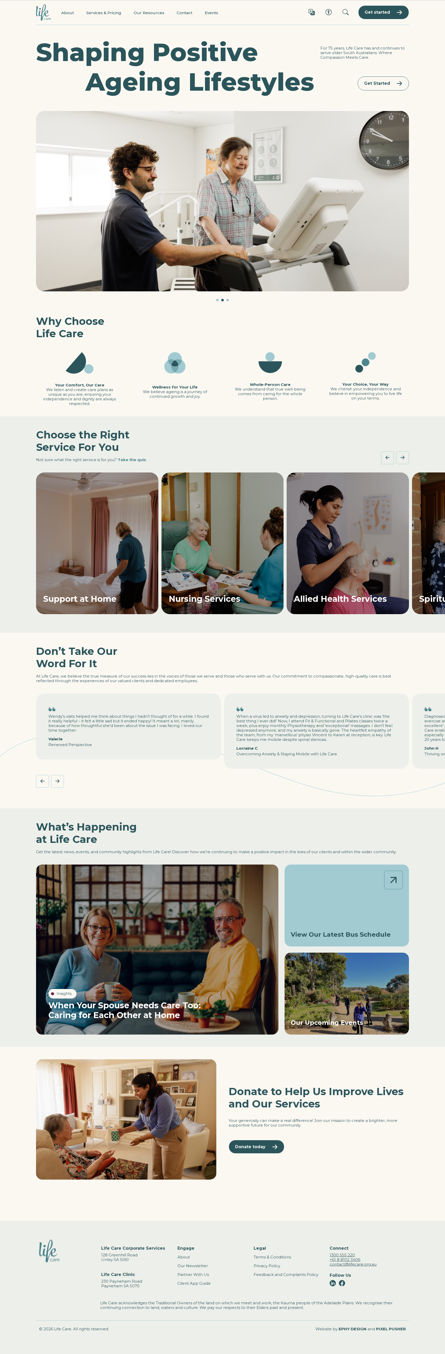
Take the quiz (132, 459)
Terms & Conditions (272, 1257)
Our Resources (149, 12)
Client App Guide (194, 1283)
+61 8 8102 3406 (345, 1259)
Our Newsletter (192, 1265)
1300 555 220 (342, 1255)
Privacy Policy (267, 1265)
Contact (184, 12)
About (67, 12)
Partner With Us (193, 1274)
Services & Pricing (103, 12)
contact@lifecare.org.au (353, 1264)
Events (211, 12)
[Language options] (311, 12)
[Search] (345, 12)
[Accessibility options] (328, 12)
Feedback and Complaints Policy (286, 1274)
